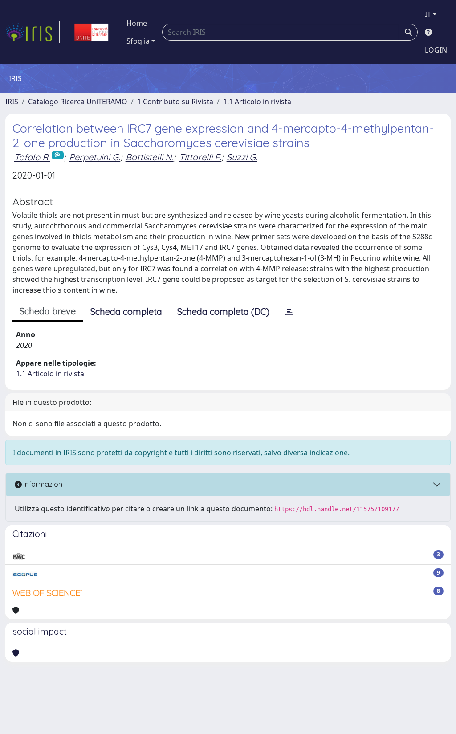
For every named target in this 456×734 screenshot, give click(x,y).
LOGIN (436, 50)
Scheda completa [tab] (126, 311)
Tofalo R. (32, 157)
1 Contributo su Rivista (175, 101)
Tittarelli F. (200, 157)
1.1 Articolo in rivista (257, 101)
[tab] (289, 311)
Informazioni (43, 484)
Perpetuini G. (94, 157)
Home (136, 23)
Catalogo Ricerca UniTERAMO (77, 101)
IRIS (11, 101)
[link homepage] (32, 32)
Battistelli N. (150, 157)
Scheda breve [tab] (48, 311)
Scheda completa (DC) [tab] (223, 311)
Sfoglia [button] (138, 41)
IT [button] (428, 14)
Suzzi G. (242, 157)
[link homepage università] (91, 32)
